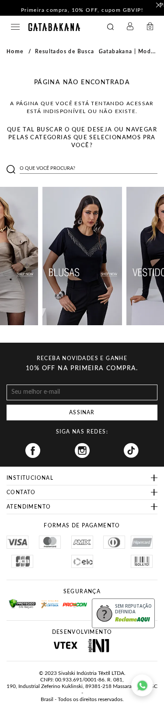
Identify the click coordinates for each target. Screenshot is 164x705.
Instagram (82, 450)
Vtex (65, 645)
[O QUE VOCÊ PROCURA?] (110, 27)
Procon (74, 601)
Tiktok (131, 450)
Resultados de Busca (64, 51)
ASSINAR (81, 412)
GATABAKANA (54, 27)
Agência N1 (98, 645)
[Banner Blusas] (82, 256)
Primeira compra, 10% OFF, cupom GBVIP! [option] (82, 10)
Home (15, 51)
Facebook (32, 450)
